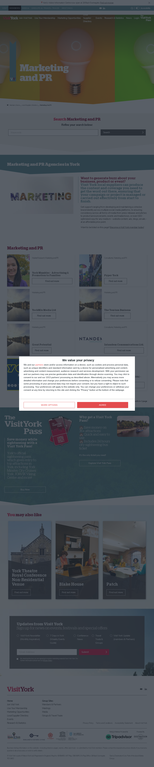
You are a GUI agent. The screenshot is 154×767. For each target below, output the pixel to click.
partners (39, 365)
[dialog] (77, 383)
